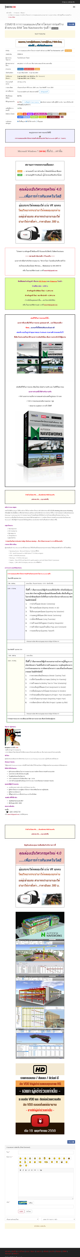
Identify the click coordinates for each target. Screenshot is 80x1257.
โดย (8, 1152)
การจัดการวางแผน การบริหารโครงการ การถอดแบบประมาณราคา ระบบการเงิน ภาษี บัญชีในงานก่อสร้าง (39, 15)
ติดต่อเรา (16, 1253)
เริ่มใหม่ (28, 1211)
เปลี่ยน (31, 1203)
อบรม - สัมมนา (30, 1251)
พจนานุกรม (8, 1253)
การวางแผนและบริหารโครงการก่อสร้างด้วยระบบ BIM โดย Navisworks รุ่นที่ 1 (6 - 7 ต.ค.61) (40, 138)
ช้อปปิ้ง (14, 1251)
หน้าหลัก (9, 13)
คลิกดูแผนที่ (44, 92)
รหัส (8, 1202)
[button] (20, 1170)
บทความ (39, 1251)
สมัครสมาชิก (71, 2)
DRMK (65, 1251)
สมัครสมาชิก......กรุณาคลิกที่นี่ (40, 499)
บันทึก (21, 1211)
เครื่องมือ (45, 1251)
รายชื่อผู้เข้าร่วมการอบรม (31, 102)
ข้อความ (9, 1157)
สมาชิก (52, 1251)
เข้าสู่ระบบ (64, 2)
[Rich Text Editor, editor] (45, 1184)
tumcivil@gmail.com (50, 270)
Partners (58, 1251)
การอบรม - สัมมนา (19, 13)
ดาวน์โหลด (21, 1251)
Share (71, 24)
